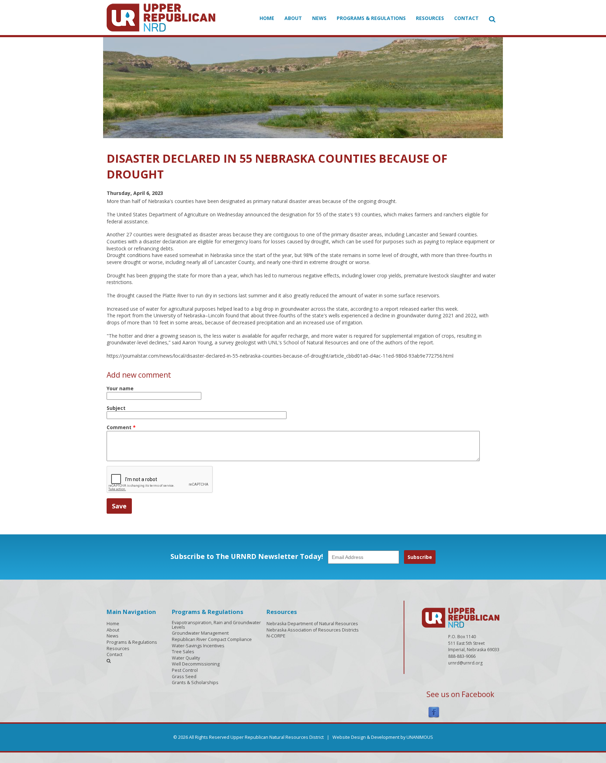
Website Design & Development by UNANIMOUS (382, 737)
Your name (120, 388)
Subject (116, 408)
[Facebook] (433, 711)
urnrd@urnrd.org (465, 663)
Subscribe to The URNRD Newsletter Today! (246, 556)
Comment (121, 427)
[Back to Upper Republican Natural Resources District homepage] (161, 17)
